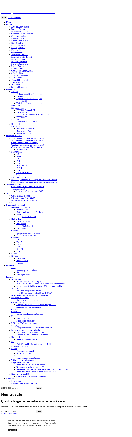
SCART (19, 249)
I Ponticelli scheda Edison (27, 122)
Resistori (14, 256)
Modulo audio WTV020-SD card (25, 200)
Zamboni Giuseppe (19, 87)
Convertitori (16, 311)
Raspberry (15, 126)
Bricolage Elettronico (20, 298)
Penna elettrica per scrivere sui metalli (31, 332)
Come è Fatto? (12, 379)
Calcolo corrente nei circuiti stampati (31, 376)
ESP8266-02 (21, 117)
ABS (18, 154)
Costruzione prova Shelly (26, 270)
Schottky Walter (17, 73)
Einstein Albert (17, 43)
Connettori (15, 237)
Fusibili (14, 254)
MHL (18, 247)
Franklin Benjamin (19, 50)
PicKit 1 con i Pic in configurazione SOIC (33, 344)
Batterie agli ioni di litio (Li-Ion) (29, 212)
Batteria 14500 (22, 210)
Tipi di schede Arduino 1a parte (29, 98)
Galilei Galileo (17, 52)
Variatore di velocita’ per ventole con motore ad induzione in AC (42, 369)
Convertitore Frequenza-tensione (29, 314)
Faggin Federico (18, 45)
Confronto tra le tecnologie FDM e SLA (27, 186)
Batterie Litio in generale (21, 207)
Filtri (13, 316)
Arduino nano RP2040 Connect (29, 94)
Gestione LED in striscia (21, 196)
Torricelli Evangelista (20, 80)
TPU (18, 175)
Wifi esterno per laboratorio (22, 360)
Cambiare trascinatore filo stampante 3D (27, 145)
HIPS (18, 156)
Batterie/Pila (16, 219)
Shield (24, 101)
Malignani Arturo (18, 59)
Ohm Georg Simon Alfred (22, 71)
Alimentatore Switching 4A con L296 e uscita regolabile (39, 286)
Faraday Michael (18, 48)
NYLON (20, 159)
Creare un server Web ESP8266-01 (36, 115)
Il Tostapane (16, 381)
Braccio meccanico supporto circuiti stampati (29, 295)
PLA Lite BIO (22, 166)
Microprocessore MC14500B (23, 198)
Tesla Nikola (16, 78)
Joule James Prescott (19, 54)
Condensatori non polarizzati (28, 233)
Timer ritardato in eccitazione (28, 358)
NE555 (14, 203)
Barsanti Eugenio (18, 29)
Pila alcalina (21, 228)
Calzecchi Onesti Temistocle (22, 34)
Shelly (13, 267)
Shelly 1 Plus (21, 272)
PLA (18, 163)
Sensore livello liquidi (25, 351)
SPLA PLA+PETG (24, 173)
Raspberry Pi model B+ (26, 129)
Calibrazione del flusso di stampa (24, 142)
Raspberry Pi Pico (23, 131)
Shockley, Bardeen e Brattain (23, 75)
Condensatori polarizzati (26, 235)
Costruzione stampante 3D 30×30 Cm (26, 147)
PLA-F (19, 168)
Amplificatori (16, 288)
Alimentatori (16, 279)
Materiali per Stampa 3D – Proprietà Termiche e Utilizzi (34, 180)
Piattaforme (10, 89)
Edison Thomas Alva (19, 41)
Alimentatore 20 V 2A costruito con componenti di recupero (40, 284)
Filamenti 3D (16, 152)
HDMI (19, 244)
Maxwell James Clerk (20, 64)
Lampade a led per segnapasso (28, 307)
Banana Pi (15, 105)
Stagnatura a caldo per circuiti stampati (32, 335)
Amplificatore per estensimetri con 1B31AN (34, 293)
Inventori (10, 24)
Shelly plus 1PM (23, 274)
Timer (13, 355)
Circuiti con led (17, 302)
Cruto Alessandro (18, 36)
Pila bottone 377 (28, 226)
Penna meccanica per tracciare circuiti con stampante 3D (34, 182)
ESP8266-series (17, 108)
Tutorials (9, 193)
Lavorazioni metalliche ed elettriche (25, 330)
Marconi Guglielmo (19, 61)
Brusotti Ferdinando (19, 31)
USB (18, 251)
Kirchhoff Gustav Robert (21, 57)
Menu (4, 18)
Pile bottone (21, 223)
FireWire (20, 242)
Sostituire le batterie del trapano (29, 300)
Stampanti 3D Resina (14, 184)
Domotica (10, 265)
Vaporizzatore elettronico (26, 339)
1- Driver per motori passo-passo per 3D (27, 138)
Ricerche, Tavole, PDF (20, 374)
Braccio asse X (22, 149)
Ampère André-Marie (20, 27)
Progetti (19, 96)
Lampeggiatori (17, 325)
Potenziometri (22, 261)
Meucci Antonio (17, 66)
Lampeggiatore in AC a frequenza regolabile (34, 328)
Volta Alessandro (18, 82)
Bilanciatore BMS (29, 217)
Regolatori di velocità (20, 362)
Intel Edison (16, 119)
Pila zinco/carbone (23, 221)
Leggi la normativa (45, 425)
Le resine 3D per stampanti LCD (29, 191)
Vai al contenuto (14, 17)
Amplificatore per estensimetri (28, 291)
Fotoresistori (21, 258)
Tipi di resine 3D (18, 189)
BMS (18, 214)
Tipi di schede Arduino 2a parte (29, 103)
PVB (18, 170)
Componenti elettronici (15, 205)
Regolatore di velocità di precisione (30, 365)
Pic (12, 342)
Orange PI (15, 124)
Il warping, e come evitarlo (22, 177)
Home (8, 22)
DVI (18, 240)
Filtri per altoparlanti (24, 318)
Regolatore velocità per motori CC (30, 367)
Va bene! (12, 430)
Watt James (15, 85)
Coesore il (15, 309)
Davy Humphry (17, 38)
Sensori (14, 348)
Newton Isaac (17, 68)
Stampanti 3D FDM (14, 136)
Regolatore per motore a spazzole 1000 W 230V (36, 372)
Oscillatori (15, 337)
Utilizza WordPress (9, 414)
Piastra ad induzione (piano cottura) (25, 383)
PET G (19, 161)
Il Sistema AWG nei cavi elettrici (24, 323)
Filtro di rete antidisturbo (26, 321)
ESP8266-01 (21, 112)
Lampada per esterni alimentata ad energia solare (36, 305)
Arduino (14, 92)
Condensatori (16, 230)
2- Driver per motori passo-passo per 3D (27, 140)
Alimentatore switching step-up (29, 281)
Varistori (19, 263)
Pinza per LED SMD (20, 346)
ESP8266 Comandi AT (25, 110)
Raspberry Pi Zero (23, 133)
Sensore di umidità (24, 353)
